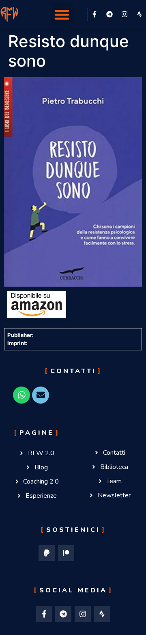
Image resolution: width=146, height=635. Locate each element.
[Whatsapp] (21, 395)
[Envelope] (40, 395)
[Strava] (102, 614)
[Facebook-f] (94, 14)
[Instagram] (124, 14)
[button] (62, 14)
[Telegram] (109, 14)
